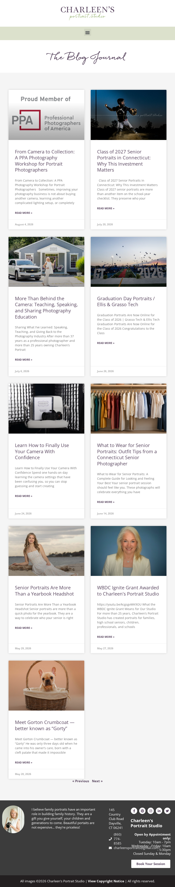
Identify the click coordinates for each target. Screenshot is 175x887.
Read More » (23, 213)
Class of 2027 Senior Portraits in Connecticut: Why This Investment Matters (124, 160)
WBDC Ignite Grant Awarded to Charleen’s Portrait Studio (128, 590)
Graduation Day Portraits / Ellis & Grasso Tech (126, 301)
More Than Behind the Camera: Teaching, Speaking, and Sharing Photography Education (46, 307)
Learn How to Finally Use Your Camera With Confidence (42, 451)
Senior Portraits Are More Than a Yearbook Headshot (44, 590)
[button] (87, 32)
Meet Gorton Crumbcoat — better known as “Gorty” (44, 725)
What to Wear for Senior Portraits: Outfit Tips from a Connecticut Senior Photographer (127, 454)
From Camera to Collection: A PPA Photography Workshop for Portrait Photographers (45, 160)
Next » (97, 781)
